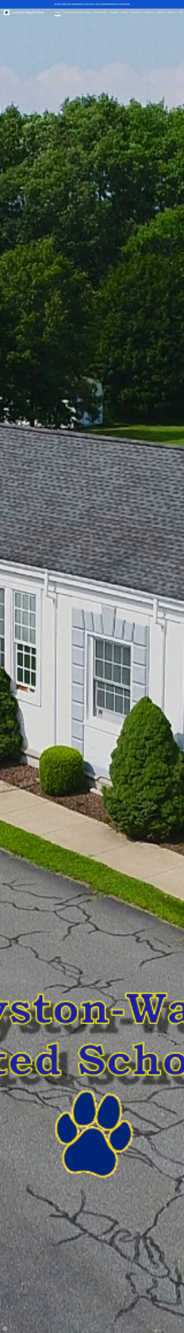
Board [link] (159, 12)
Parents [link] (134, 12)
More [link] (171, 12)
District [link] (147, 12)
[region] (92, 4)
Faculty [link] (124, 12)
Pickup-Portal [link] (100, 12)
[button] (181, 12)
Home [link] (57, 12)
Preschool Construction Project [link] (77, 12)
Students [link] (114, 12)
